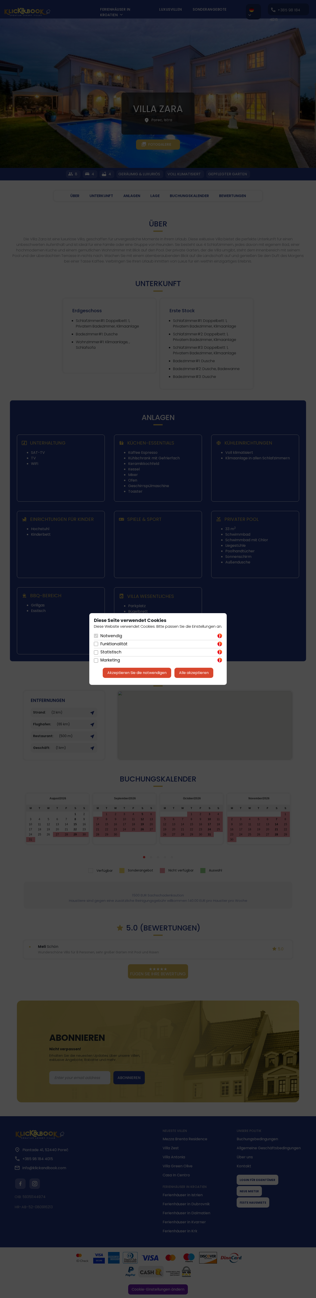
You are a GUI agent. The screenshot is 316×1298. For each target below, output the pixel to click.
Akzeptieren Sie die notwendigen (137, 672)
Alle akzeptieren (194, 672)
